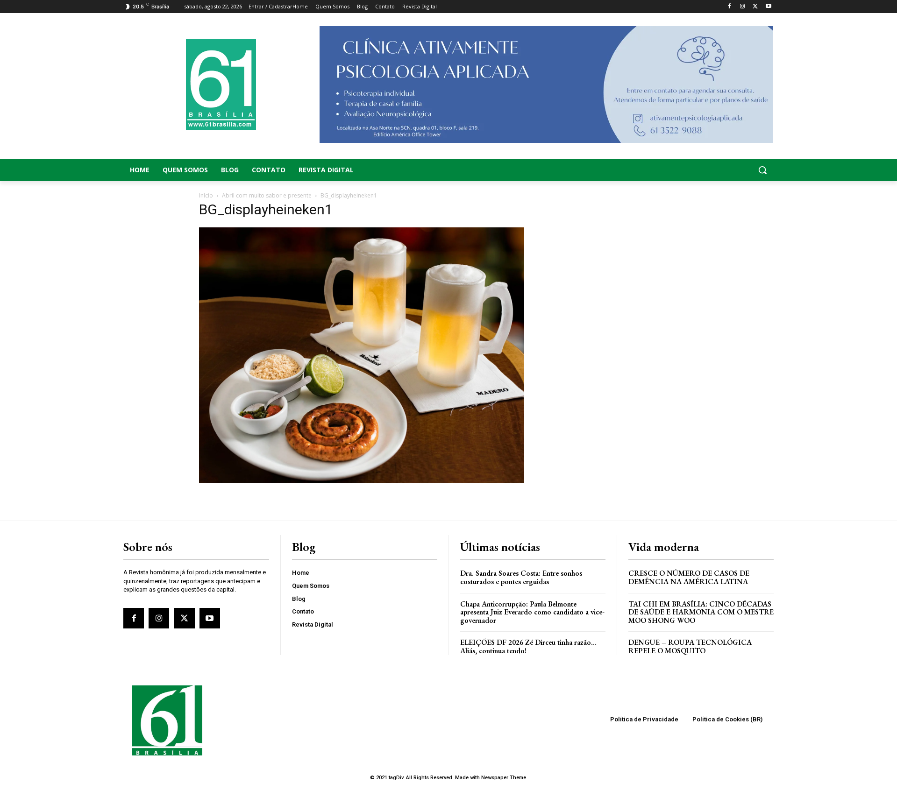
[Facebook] (729, 6)
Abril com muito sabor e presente (267, 195)
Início (206, 195)
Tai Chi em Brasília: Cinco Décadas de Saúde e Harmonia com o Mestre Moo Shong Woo (701, 612)
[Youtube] (768, 6)
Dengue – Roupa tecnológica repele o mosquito (690, 646)
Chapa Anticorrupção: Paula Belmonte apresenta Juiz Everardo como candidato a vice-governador (532, 612)
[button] (701, 170)
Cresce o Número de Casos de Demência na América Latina (688, 577)
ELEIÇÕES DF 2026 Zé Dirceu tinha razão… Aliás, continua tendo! (528, 646)
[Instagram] (742, 6)
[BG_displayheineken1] (361, 480)
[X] (755, 6)
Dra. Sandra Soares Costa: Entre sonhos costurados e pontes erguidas (521, 577)
